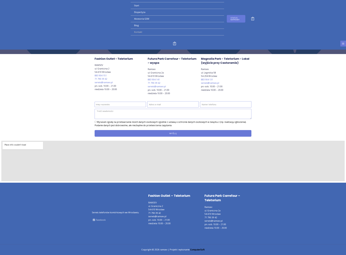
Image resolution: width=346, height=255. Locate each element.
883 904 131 (207, 79)
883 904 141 (154, 79)
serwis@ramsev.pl (104, 82)
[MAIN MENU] (343, 43)
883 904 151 (101, 75)
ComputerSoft (197, 249)
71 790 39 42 (101, 78)
